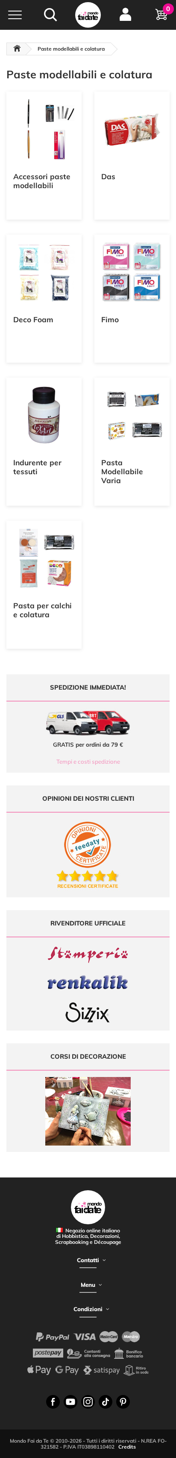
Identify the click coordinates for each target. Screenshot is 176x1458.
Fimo (110, 319)
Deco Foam (33, 319)
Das (108, 176)
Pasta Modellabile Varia (122, 471)
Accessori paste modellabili (41, 181)
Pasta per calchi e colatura (42, 610)
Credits (127, 1447)
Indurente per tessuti (37, 467)
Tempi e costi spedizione (88, 761)
